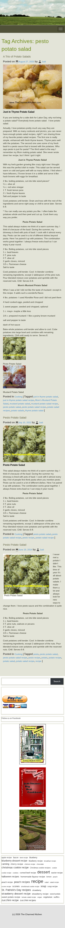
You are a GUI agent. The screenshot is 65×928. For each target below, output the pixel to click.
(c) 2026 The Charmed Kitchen (27, 914)
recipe (38, 661)
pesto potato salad (12, 407)
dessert (43, 872)
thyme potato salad (34, 410)
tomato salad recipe (29, 897)
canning (5, 864)
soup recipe (52, 886)
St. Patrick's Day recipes (16, 890)
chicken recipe (29, 864)
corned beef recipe (28, 873)
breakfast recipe (50, 861)
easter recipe (57, 873)
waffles (56, 897)
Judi (44, 61)
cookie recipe (6, 873)
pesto (36, 654)
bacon (15, 857)
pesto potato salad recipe (34, 407)
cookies (15, 873)
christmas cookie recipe (15, 867)
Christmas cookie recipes (40, 868)
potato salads (17, 410)
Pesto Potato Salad (14, 417)
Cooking (18, 396)
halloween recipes (10, 876)
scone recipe (6, 886)
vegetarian (47, 897)
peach (55, 877)
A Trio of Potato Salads (17, 56)
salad (47, 882)
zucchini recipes (28, 900)
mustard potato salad (20, 403)
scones (16, 886)
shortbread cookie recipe (30, 886)
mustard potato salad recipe (44, 403)
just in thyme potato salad (45, 396)
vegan (39, 897)
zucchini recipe (10, 900)
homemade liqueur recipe (33, 876)
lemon (49, 877)
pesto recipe (28, 537)
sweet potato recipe (11, 897)
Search (57, 681)
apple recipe (7, 858)
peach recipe (7, 882)
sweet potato (55, 894)
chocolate (40, 864)
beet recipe (24, 857)
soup (43, 886)
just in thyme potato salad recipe (18, 400)
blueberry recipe (36, 861)
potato (44, 657)
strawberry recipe (40, 894)
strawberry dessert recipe (16, 893)
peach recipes (22, 882)
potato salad (9, 661)
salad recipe (54, 882)
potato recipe (55, 657)
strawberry (36, 890)
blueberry (33, 857)
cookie (54, 868)
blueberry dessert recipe (14, 860)
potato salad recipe (45, 537)
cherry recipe (17, 864)
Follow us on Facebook (11, 718)
